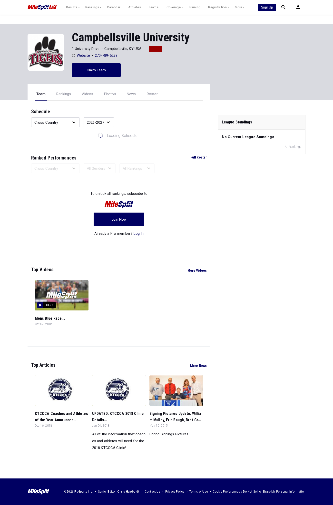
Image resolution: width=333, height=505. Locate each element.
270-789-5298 (106, 55)
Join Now (119, 219)
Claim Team (96, 70)
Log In (139, 233)
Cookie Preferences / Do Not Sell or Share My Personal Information (259, 491)
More (238, 7)
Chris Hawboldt (128, 491)
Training (194, 7)
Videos (87, 94)
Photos (110, 94)
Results (71, 7)
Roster (152, 94)
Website (83, 55)
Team (41, 94)
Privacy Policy (175, 491)
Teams (154, 7)
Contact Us (152, 491)
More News (198, 366)
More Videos (197, 270)
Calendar (113, 7)
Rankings (92, 7)
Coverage (173, 7)
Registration (217, 7)
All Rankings (293, 147)
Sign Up (267, 7)
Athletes (134, 7)
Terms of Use (198, 491)
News (131, 94)
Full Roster (198, 157)
